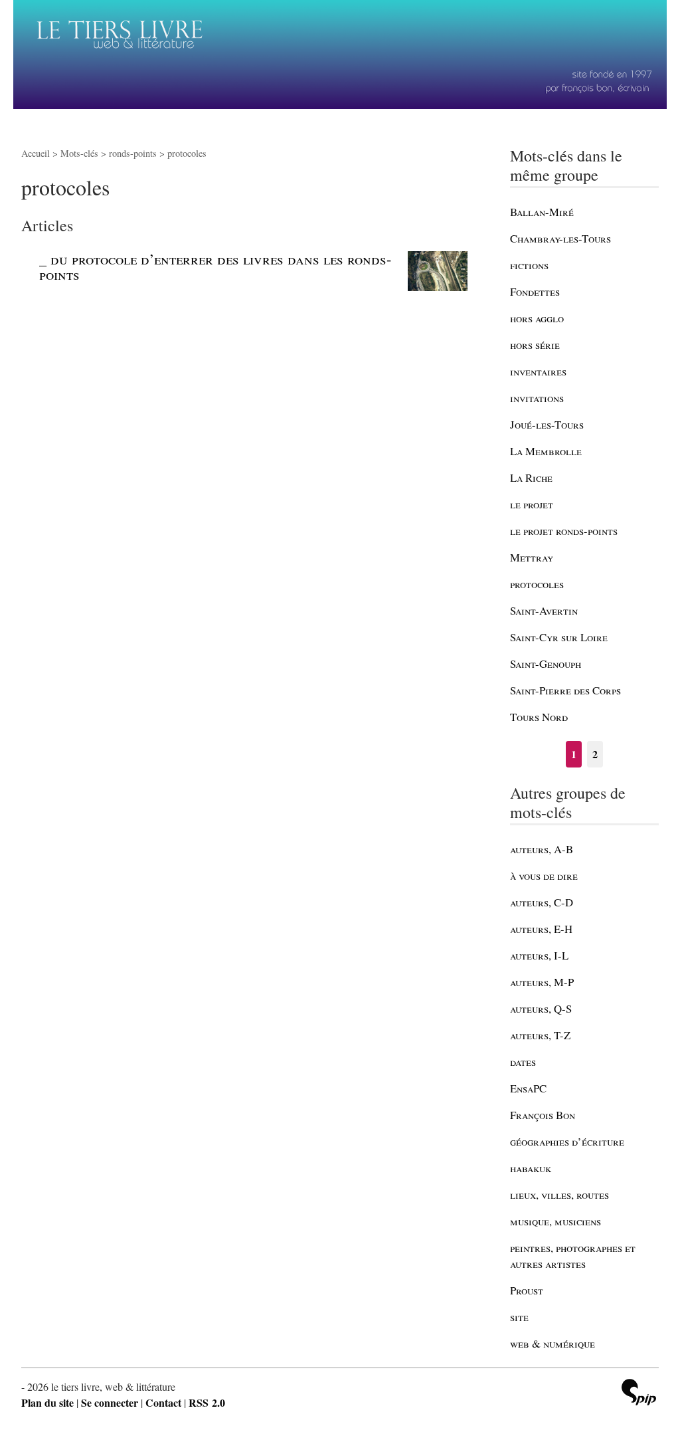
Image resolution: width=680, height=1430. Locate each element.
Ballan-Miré (542, 211)
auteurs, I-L (539, 955)
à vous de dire (544, 875)
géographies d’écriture (567, 1141)
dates (523, 1061)
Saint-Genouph (545, 663)
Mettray (531, 557)
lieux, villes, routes (559, 1194)
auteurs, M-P (542, 981)
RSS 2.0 (207, 1402)
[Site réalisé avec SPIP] (639, 1394)
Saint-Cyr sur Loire (559, 637)
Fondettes (535, 291)
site (519, 1316)
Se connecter (109, 1402)
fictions (529, 264)
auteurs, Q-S (541, 1008)
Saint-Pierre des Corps (565, 690)
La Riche (531, 477)
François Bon (542, 1114)
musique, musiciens (555, 1221)
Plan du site (47, 1402)
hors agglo (537, 318)
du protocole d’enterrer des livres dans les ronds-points (215, 266)
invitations (537, 397)
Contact (163, 1402)
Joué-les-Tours (547, 424)
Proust (526, 1290)
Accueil (35, 153)
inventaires (538, 371)
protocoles (537, 583)
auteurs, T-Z (540, 1035)
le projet (531, 504)
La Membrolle (546, 451)
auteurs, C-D (541, 902)
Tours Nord (539, 716)
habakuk (530, 1167)
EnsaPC (528, 1088)
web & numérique (552, 1343)
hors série (535, 344)
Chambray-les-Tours (560, 238)
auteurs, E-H (541, 928)
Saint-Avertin (544, 610)
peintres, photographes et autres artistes (573, 1255)
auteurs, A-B (541, 849)
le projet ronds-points (564, 530)
